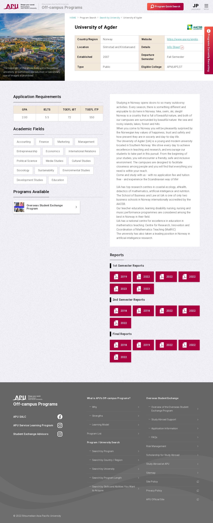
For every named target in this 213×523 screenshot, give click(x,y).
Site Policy (152, 481)
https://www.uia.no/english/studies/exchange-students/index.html (183, 39)
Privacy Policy (154, 490)
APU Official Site (155, 499)
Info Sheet (173, 47)
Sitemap (150, 472)
